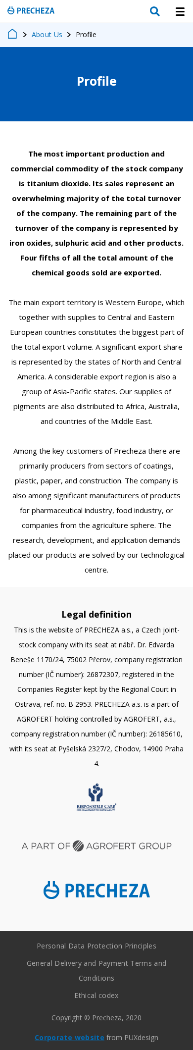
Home (12, 34)
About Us (47, 34)
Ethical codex (96, 995)
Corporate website (69, 1037)
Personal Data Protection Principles (96, 945)
